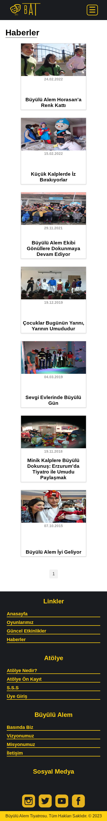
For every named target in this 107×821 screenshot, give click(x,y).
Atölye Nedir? (22, 670)
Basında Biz (20, 727)
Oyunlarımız (20, 622)
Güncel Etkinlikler (26, 631)
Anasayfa (17, 613)
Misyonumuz (21, 744)
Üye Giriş (17, 696)
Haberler (16, 639)
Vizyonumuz (20, 735)
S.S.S (13, 687)
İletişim (15, 753)
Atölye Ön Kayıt (24, 679)
